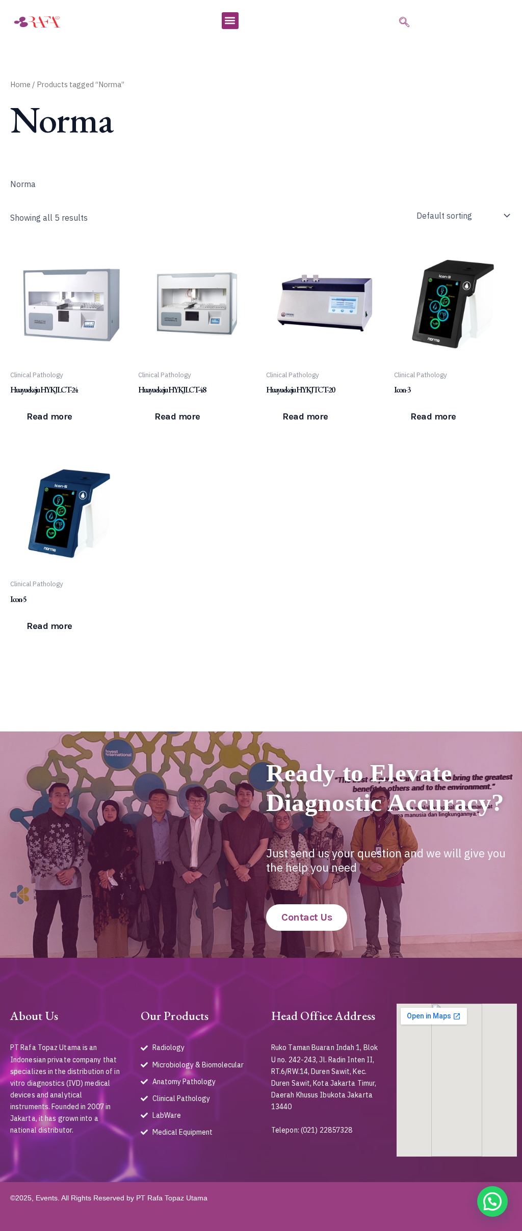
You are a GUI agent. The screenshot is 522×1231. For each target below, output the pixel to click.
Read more (49, 416)
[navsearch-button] (403, 23)
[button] (230, 20)
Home (20, 84)
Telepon (284, 1130)
